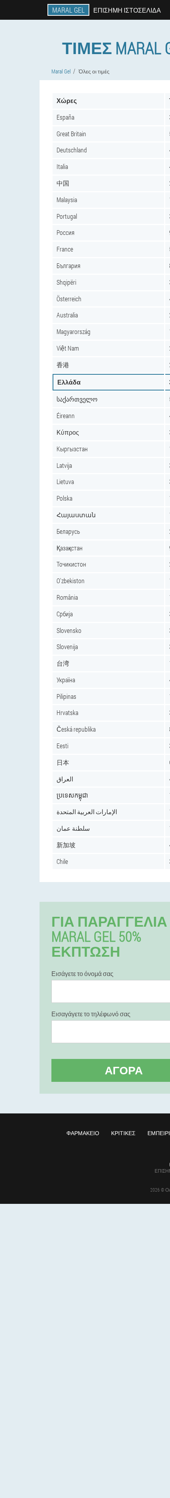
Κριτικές (123, 1133)
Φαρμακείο (82, 1133)
